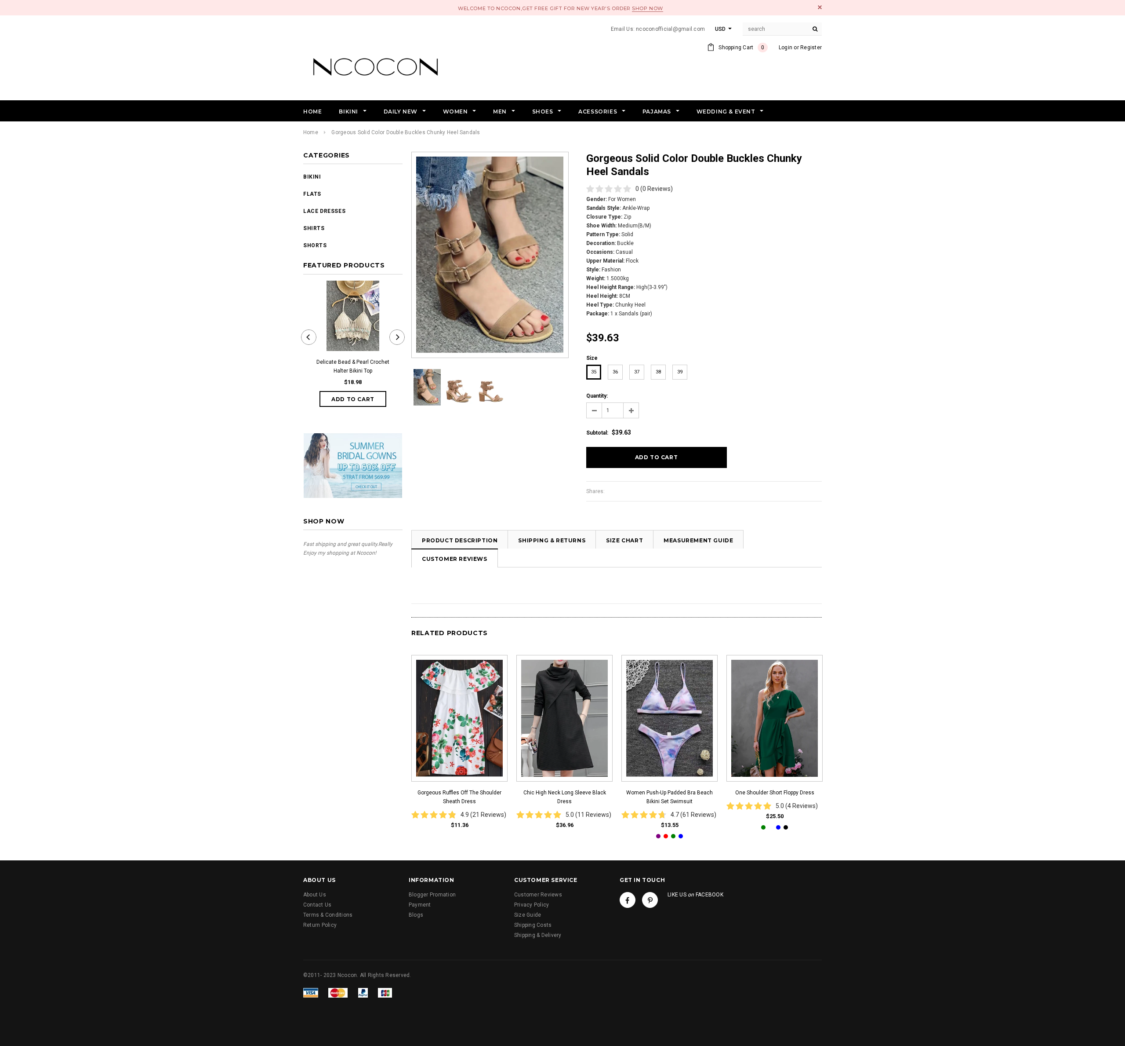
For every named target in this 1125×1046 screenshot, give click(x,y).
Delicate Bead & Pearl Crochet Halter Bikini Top (352, 366)
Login (785, 47)
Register (811, 47)
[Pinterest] (650, 900)
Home (310, 132)
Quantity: (597, 396)
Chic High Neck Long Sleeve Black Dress (564, 797)
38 (658, 372)
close (820, 7)
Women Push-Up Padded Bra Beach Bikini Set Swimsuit (669, 797)
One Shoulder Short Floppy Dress (774, 793)
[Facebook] (627, 900)
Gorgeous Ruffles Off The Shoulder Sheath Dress (459, 797)
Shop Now (647, 8)
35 (593, 372)
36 (615, 372)
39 (679, 372)
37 (636, 372)
